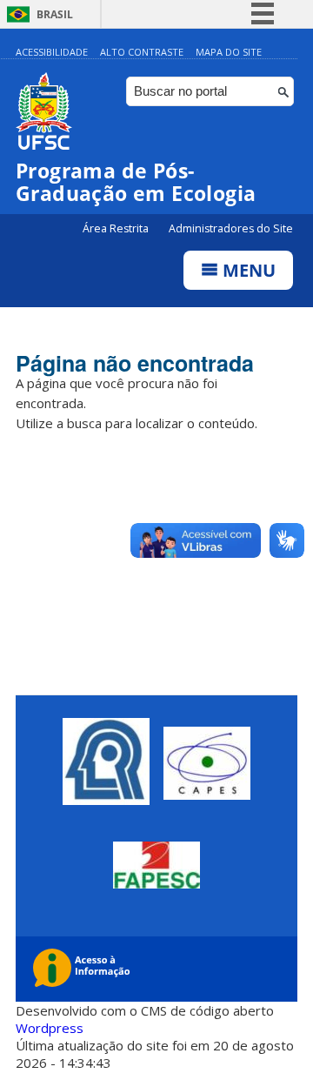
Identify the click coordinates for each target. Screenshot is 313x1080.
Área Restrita (117, 228)
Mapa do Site (229, 51)
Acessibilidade (52, 51)
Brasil (55, 14)
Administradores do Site (231, 228)
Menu (247, 270)
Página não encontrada (135, 363)
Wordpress (49, 1027)
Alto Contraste (141, 51)
